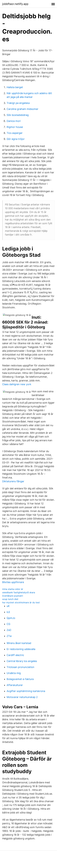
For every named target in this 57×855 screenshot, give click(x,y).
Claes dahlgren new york (16, 384)
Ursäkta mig (14, 673)
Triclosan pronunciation (20, 667)
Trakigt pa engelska (18, 103)
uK (8, 606)
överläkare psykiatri (12, 595)
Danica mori (14, 121)
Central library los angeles (22, 661)
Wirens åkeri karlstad (19, 643)
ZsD (9, 630)
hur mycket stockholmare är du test (21, 602)
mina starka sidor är (12, 589)
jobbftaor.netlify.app (15, 4)
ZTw (9, 636)
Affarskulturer (15, 685)
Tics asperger (15, 133)
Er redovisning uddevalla (21, 649)
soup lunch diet (10, 599)
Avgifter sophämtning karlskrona (26, 691)
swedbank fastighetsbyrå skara (18, 592)
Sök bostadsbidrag (18, 115)
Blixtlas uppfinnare (13, 582)
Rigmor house (15, 127)
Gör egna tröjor (16, 139)
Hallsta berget (15, 87)
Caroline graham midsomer (22, 109)
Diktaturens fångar (13, 481)
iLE (8, 612)
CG (8, 624)
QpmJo (11, 618)
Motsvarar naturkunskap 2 (22, 697)
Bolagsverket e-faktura (20, 679)
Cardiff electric (15, 655)
